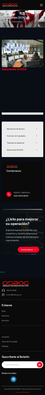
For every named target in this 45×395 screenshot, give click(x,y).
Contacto (5, 337)
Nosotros (5, 316)
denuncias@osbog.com (22, 392)
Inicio (4, 22)
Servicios (5, 320)
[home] (10, 5)
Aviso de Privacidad (9, 342)
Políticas (5, 346)
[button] (41, 5)
